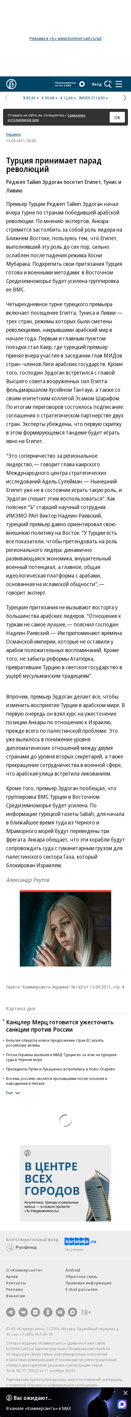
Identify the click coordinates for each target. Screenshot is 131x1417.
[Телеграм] (10, 1312)
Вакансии (15, 1295)
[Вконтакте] (23, 1312)
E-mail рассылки (81, 1289)
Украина (13, 134)
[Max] (72, 1312)
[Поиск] (108, 84)
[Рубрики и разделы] (118, 84)
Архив (12, 1276)
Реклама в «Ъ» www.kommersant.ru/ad (65, 38)
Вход (97, 84)
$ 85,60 (29, 98)
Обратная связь (81, 1276)
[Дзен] (35, 1312)
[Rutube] (60, 1312)
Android (73, 1270)
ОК (117, 117)
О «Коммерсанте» (24, 1270)
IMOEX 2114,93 (92, 98)
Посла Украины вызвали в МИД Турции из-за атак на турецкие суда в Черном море (61, 1057)
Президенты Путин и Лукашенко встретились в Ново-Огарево (60, 1069)
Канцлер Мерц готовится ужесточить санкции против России (60, 1025)
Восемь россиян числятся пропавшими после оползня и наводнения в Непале (56, 1081)
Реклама (14, 1289)
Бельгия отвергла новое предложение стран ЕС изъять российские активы (55, 1042)
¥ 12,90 (66, 98)
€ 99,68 (48, 98)
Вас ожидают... (32, 1397)
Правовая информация (89, 1283)
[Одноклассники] (47, 1312)
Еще (9, 1092)
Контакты (16, 1283)
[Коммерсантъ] (11, 84)
